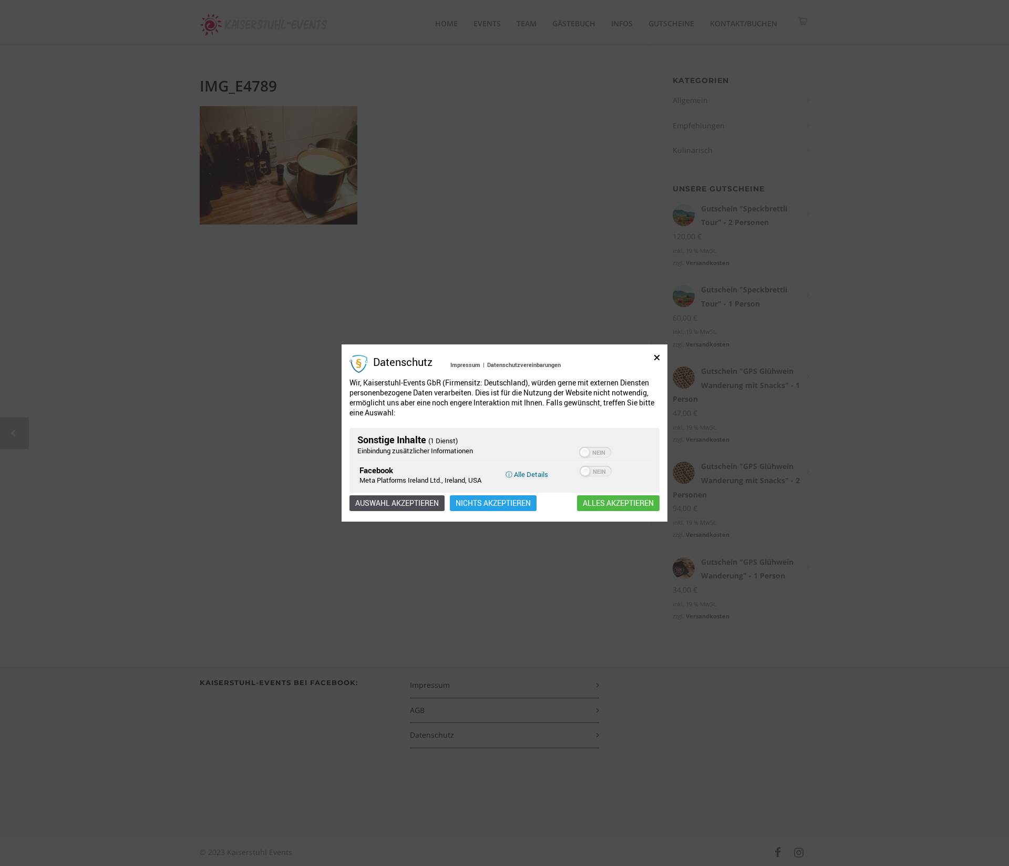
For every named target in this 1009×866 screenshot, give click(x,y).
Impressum (465, 365)
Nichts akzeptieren (493, 503)
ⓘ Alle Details (527, 474)
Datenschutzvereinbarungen (524, 365)
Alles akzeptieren (618, 503)
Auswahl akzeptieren (397, 503)
